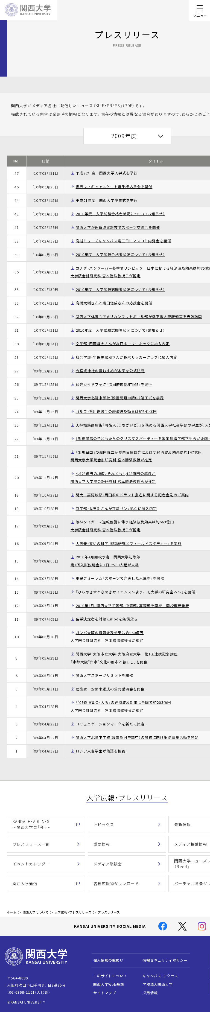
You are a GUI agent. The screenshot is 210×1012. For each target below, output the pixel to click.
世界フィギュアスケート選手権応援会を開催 (114, 186)
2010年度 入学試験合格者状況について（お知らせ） (120, 213)
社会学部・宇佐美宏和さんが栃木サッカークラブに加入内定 (126, 357)
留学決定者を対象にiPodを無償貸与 (107, 619)
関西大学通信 (25, 883)
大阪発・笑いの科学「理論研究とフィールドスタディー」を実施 (129, 543)
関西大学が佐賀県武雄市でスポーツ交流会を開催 (118, 227)
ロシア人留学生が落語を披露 (101, 751)
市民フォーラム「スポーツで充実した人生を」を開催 (120, 578)
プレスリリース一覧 (31, 844)
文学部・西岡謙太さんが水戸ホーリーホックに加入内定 (123, 343)
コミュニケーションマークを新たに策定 (110, 724)
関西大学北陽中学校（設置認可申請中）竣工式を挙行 (120, 397)
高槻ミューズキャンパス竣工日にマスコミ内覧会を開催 (123, 240)
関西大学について (36, 912)
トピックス (104, 824)
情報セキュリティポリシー (165, 960)
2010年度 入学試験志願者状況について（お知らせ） (120, 289)
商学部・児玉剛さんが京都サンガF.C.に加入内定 (116, 508)
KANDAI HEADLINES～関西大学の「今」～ (32, 824)
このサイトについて (110, 975)
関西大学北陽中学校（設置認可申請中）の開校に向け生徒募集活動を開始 (137, 737)
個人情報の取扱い (108, 960)
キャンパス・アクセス (160, 975)
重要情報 (102, 844)
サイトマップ (104, 992)
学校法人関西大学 (157, 984)
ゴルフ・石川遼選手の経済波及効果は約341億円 (116, 411)
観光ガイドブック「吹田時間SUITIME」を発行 (114, 384)
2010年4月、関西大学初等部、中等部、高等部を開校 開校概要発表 (132, 605)
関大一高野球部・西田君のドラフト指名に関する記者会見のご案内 (132, 494)
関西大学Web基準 (108, 984)
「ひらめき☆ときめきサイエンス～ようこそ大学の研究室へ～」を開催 (135, 591)
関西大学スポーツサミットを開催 (104, 675)
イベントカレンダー (31, 864)
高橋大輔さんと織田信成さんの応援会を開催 (114, 302)
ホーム (12, 912)
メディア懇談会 (108, 864)
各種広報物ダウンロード (116, 883)
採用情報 (150, 992)
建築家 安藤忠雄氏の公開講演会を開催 (110, 689)
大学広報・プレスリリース (73, 912)
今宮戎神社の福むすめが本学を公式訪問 (110, 370)
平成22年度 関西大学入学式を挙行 (107, 173)
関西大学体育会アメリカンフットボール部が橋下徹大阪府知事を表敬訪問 (139, 316)
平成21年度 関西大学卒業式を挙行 (107, 200)
